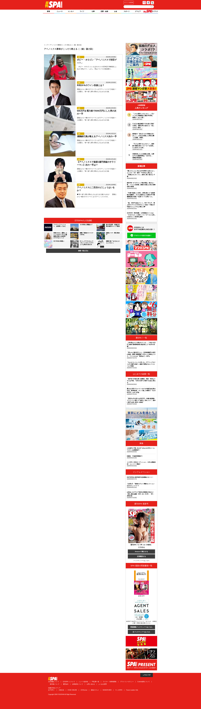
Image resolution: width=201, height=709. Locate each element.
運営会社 (66, 684)
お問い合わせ (91, 684)
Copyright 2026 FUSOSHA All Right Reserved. (62, 694)
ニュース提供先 (84, 681)
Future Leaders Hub (132, 690)
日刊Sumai (84, 690)
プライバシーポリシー (127, 681)
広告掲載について (53, 681)
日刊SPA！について (69, 681)
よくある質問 (103, 684)
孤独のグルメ (95, 690)
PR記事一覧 (96, 681)
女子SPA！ (51, 690)
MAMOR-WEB (107, 690)
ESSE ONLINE (72, 690)
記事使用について (77, 684)
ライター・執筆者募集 (110, 681)
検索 (152, 6)
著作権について (55, 684)
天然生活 (61, 690)
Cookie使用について (143, 681)
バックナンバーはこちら (141, 560)
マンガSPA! (119, 690)
